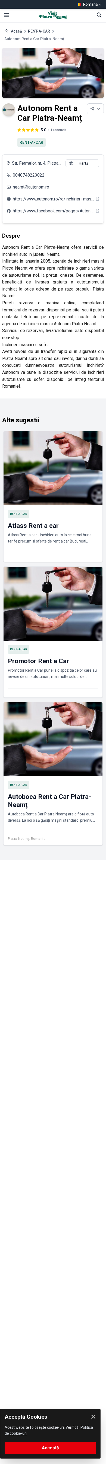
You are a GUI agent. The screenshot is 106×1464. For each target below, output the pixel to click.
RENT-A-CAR (39, 31)
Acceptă (50, 1447)
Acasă (16, 31)
